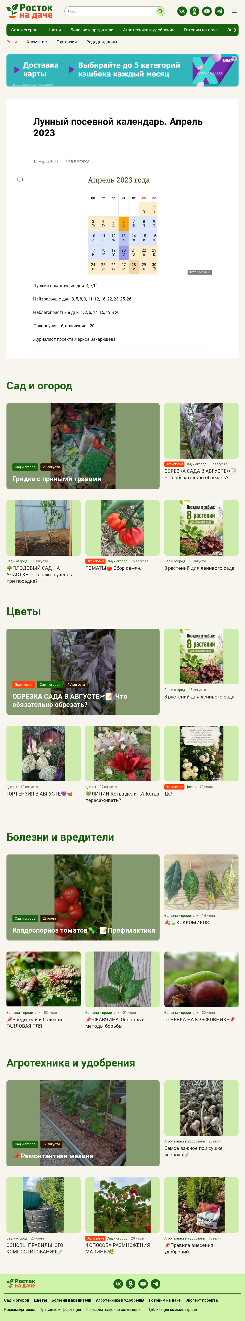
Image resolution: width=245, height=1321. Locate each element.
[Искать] (160, 11)
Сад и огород (77, 161)
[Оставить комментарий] (20, 180)
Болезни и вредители (60, 837)
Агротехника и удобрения (70, 1062)
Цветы (23, 611)
